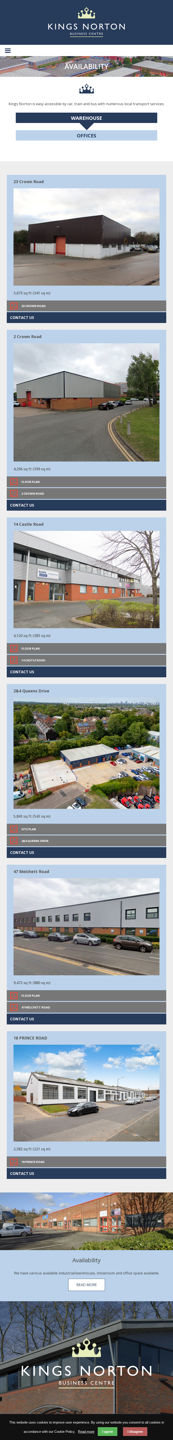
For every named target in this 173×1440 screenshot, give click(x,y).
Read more (86, 1284)
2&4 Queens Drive (34, 841)
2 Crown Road (32, 493)
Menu (8, 50)
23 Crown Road (33, 306)
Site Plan (28, 829)
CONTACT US (22, 317)
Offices (86, 135)
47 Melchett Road (35, 1007)
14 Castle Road (33, 660)
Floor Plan (30, 482)
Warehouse (86, 117)
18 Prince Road (33, 1162)
